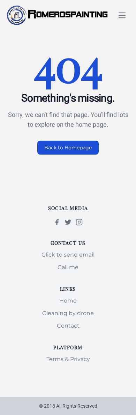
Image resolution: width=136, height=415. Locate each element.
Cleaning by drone (68, 313)
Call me (68, 267)
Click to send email (68, 254)
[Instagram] (79, 222)
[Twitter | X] (68, 222)
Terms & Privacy (68, 359)
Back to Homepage (68, 147)
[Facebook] (56, 222)
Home (68, 300)
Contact (68, 325)
